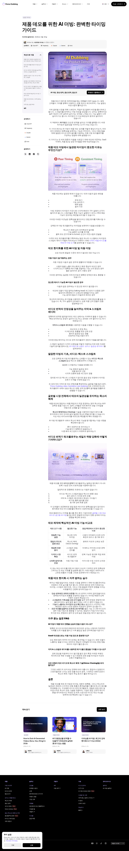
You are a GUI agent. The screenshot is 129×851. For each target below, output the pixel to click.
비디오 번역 (8, 791)
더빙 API (56, 788)
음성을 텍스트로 (9, 816)
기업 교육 (32, 799)
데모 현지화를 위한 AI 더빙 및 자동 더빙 (32, 65)
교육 (30, 791)
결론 (25, 108)
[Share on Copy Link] (38, 154)
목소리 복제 (8, 800)
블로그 (80, 810)
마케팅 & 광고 (33, 788)
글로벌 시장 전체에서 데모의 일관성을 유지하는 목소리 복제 (32, 81)
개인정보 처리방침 (11, 841)
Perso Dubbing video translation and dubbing (68, 386)
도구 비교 (81, 788)
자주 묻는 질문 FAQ (29, 104)
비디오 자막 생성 (10, 818)
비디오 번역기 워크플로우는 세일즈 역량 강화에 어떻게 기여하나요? (33, 88)
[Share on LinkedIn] (29, 154)
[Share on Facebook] (33, 154)
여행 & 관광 (32, 796)
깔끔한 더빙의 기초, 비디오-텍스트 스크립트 (32, 76)
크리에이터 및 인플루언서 (37, 806)
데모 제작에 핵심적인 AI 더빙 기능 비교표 (32, 94)
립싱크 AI (7, 794)
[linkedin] (97, 843)
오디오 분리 (8, 806)
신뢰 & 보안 (81, 803)
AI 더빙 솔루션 (107, 788)
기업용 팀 (32, 809)
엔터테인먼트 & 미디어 (36, 794)
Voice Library (9, 809)
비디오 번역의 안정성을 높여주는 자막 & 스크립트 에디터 (33, 71)
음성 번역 (7, 803)
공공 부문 (32, 818)
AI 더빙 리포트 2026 (84, 791)
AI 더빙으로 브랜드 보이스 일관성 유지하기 (86, 346)
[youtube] (92, 843)
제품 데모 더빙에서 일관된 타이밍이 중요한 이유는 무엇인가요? (32, 60)
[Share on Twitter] (25, 154)
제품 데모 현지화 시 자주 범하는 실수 (32, 99)
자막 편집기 (8, 821)
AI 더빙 (7, 788)
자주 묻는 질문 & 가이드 (85, 798)
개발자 (31, 811)
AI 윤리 (80, 800)
